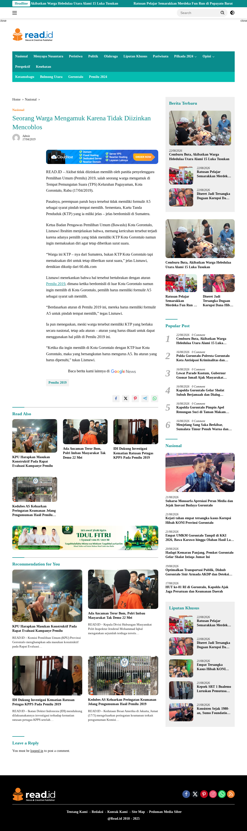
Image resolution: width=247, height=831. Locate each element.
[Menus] (15, 13)
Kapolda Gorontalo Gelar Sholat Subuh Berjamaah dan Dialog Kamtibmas (200, 392)
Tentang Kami (77, 812)
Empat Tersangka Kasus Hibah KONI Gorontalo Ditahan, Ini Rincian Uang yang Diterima (214, 667)
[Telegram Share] (145, 398)
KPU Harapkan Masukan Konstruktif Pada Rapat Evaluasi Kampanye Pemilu (32, 461)
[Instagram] (213, 794)
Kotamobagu (24, 77)
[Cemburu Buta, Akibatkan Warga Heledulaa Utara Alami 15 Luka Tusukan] (200, 128)
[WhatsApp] (222, 794)
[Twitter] (195, 794)
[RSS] (231, 794)
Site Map (138, 812)
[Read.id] (32, 34)
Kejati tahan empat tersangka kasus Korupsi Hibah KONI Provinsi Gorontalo (198, 520)
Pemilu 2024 (98, 77)
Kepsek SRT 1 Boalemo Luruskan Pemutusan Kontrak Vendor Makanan (214, 689)
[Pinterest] (204, 794)
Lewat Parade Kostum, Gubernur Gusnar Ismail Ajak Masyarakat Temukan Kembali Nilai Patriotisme (202, 375)
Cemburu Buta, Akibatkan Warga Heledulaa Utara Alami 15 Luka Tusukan (199, 157)
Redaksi (97, 812)
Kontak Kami (117, 812)
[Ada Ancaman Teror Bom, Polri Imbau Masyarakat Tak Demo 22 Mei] (85, 431)
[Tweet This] (125, 398)
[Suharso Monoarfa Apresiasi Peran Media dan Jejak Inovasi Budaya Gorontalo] (200, 472)
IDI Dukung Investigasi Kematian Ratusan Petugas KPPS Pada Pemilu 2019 (133, 453)
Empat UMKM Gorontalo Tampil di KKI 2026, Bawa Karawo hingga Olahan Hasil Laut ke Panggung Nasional (199, 538)
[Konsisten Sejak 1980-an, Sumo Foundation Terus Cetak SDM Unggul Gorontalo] (181, 712)
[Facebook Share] (116, 398)
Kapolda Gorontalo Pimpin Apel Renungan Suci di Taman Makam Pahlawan (201, 410)
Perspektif (22, 66)
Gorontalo (75, 77)
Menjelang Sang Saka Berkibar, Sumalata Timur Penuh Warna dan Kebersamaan (202, 427)
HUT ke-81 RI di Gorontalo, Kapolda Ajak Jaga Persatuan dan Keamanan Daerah (196, 589)
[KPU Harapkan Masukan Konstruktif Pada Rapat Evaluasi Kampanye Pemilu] (34, 436)
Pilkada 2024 (183, 56)
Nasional (21, 56)
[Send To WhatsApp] (154, 398)
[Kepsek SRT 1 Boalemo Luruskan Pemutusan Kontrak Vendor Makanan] (181, 690)
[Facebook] (186, 794)
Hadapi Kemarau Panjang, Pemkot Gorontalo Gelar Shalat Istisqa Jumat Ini (199, 555)
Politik (93, 56)
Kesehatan (43, 66)
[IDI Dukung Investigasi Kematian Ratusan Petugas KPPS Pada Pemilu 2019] (135, 431)
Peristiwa (75, 56)
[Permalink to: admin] (16, 137)
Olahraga (111, 56)
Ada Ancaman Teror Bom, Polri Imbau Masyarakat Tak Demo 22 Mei (84, 453)
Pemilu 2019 (55, 284)
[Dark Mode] (232, 13)
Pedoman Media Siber (165, 812)
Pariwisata (160, 56)
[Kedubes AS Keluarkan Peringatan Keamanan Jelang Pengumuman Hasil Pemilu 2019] (34, 489)
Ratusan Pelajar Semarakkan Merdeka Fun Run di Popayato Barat (158, 3)
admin (26, 136)
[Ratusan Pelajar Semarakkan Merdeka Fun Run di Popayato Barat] (181, 175)
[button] (222, 12)
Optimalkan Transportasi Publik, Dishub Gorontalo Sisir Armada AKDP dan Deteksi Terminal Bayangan (197, 572)
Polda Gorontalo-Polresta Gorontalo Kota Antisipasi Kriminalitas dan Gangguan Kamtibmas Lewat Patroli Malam (203, 358)
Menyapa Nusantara (48, 56)
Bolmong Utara (51, 77)
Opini (207, 56)
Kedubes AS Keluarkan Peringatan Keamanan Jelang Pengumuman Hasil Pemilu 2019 (34, 511)
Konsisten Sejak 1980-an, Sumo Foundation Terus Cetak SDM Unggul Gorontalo (213, 711)
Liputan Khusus (135, 56)
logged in (36, 751)
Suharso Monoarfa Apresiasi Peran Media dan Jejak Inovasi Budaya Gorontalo (199, 503)
